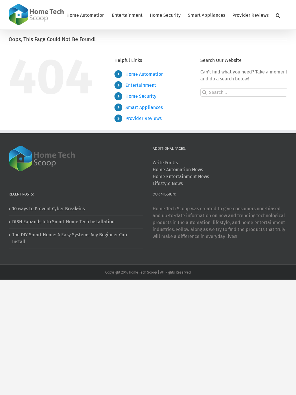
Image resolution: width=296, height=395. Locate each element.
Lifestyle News (168, 183)
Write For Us (165, 162)
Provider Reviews (143, 118)
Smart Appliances (144, 107)
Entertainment (140, 85)
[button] (278, 14)
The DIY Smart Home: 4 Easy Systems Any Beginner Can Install (69, 238)
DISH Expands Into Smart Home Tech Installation (63, 221)
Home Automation (144, 74)
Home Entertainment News (181, 176)
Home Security (140, 96)
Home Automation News (178, 169)
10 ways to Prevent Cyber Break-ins (48, 208)
